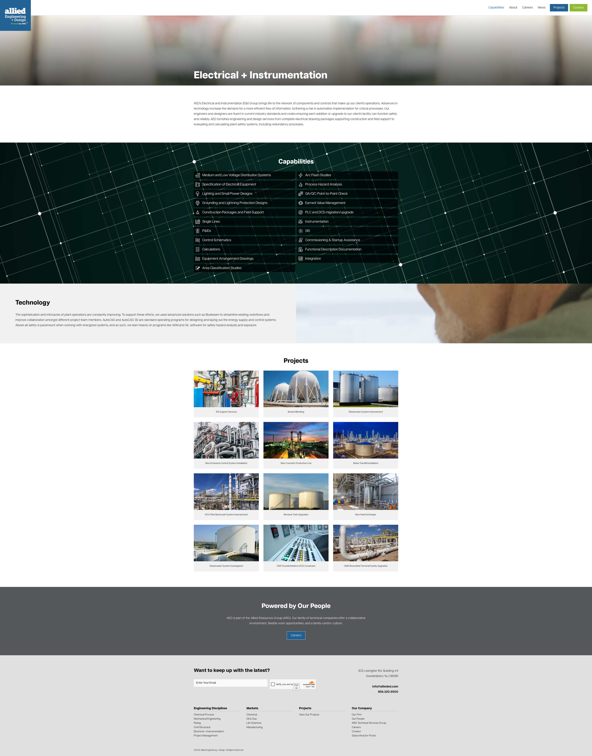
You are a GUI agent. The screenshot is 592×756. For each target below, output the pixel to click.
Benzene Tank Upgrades (296, 515)
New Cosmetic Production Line (296, 463)
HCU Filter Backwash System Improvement (226, 515)
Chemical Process (204, 714)
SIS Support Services (226, 412)
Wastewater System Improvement (366, 412)
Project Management (206, 735)
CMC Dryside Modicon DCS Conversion (296, 566)
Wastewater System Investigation (226, 566)
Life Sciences (254, 723)
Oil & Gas (252, 719)
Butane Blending (296, 412)
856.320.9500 (388, 692)
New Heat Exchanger (365, 515)
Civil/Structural (202, 727)
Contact (356, 731)
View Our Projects (309, 714)
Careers (527, 7)
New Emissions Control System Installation (226, 463)
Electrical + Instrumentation (209, 731)
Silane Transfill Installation (365, 463)
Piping (197, 723)
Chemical (252, 714)
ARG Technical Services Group (369, 723)
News (542, 7)
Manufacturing (255, 727)
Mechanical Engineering (207, 719)
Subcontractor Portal (364, 735)
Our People (358, 719)
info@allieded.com (385, 686)
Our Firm (357, 714)
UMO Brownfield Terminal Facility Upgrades (365, 566)
